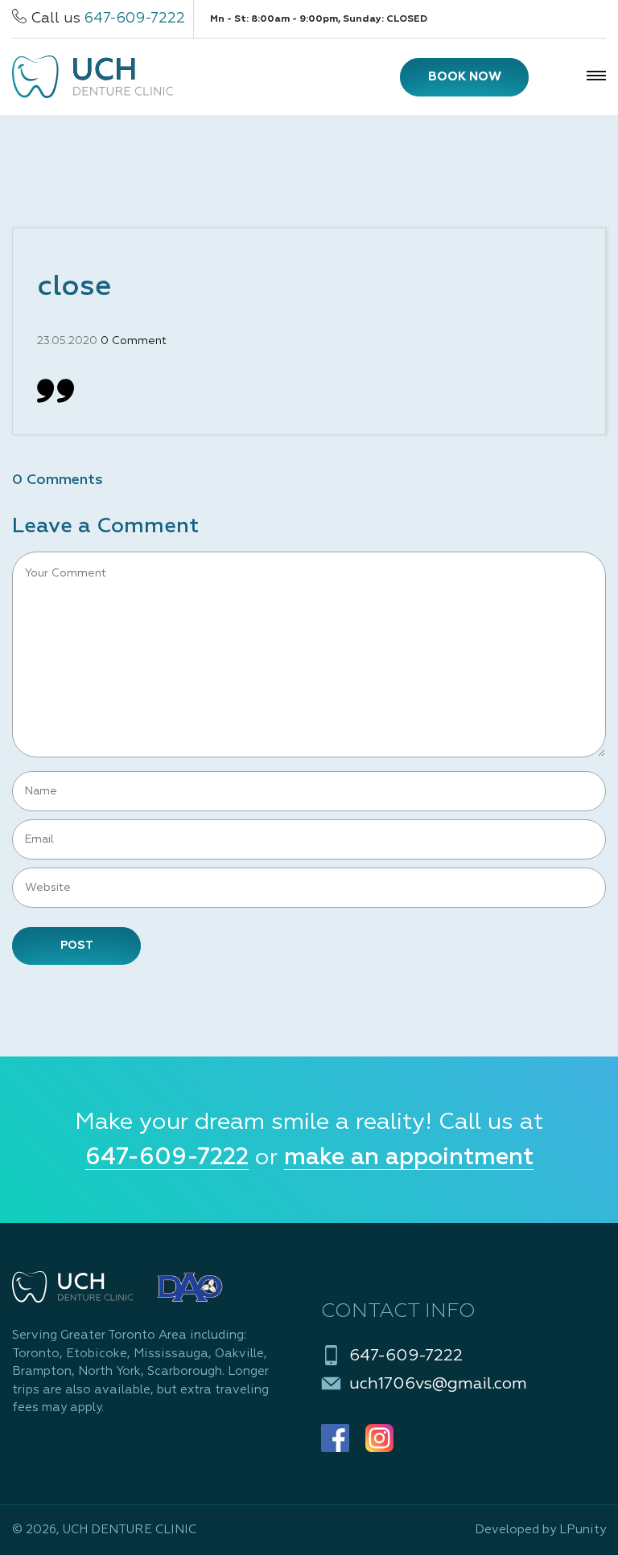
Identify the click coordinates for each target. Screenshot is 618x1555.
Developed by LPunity (540, 1530)
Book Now (464, 77)
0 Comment (134, 341)
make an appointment (409, 1157)
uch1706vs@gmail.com (438, 1384)
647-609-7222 (134, 18)
